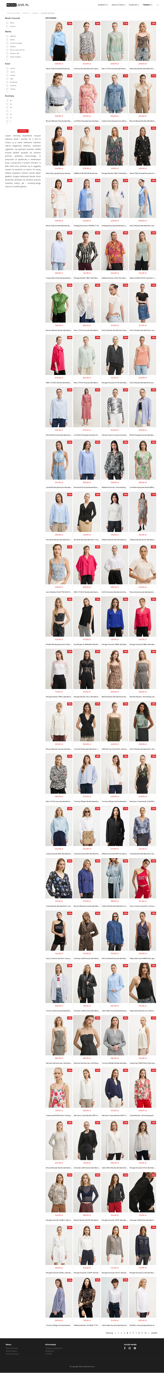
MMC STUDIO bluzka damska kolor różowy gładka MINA (95, 592)
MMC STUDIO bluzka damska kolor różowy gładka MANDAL (69, 383)
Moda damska (12, 1348)
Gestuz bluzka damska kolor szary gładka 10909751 (121, 906)
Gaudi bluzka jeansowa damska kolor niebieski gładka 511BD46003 (72, 487)
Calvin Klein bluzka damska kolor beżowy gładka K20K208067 (126, 1168)
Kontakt (48, 1354)
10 (145, 1333)
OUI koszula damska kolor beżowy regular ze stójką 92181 (96, 69)
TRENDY (147, 5)
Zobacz (58, 63)
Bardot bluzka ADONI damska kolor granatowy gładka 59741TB (98, 1220)
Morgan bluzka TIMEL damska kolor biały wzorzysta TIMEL (68, 697)
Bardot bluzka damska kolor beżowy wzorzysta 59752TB (124, 697)
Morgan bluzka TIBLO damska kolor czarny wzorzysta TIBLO (97, 278)
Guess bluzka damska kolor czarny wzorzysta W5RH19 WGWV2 (71, 906)
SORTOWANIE (51, 18)
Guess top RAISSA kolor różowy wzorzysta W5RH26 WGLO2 (69, 1115)
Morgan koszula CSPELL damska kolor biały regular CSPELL (69, 1273)
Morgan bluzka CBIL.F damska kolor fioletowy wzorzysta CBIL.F (126, 173)
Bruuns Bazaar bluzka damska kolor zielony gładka (65, 330)
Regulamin (49, 1351)
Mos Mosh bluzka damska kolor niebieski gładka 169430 (67, 540)
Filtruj (23, 131)
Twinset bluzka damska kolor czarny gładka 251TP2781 (95, 749)
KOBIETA (102, 5)
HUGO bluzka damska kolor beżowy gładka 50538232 (123, 330)
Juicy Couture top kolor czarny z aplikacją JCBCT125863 (67, 958)
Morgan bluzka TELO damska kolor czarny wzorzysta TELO (97, 697)
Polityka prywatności (53, 1348)
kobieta (26, 13)
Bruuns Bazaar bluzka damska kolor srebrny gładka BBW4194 (69, 1168)
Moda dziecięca (12, 1354)
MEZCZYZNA (118, 5)
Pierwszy (109, 1333)
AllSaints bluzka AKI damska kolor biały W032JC (120, 540)
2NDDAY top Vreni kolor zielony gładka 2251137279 (121, 749)
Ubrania (35, 13)
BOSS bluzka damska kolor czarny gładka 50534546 (94, 540)
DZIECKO (133, 5)
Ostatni (154, 1333)
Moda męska (11, 1351)
